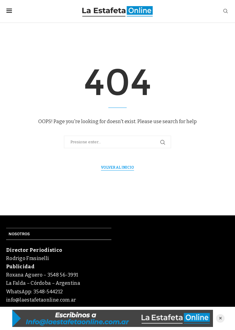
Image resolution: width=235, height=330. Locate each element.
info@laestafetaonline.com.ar (41, 300)
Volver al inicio (117, 167)
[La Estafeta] (112, 318)
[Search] (225, 11)
